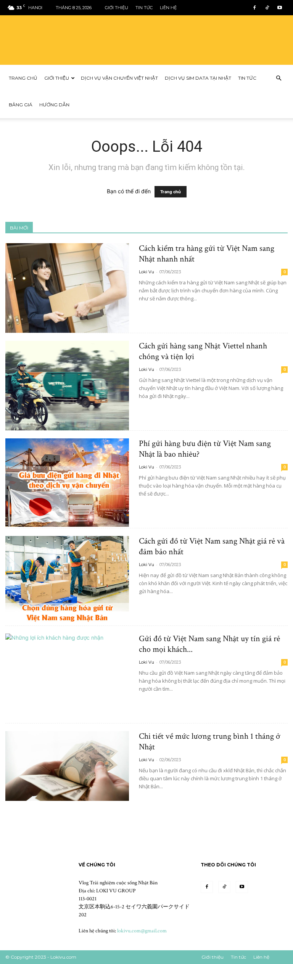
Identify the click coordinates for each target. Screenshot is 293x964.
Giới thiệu (116, 7)
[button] (278, 78)
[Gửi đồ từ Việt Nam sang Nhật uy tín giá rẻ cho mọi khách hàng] (67, 678)
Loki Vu (146, 271)
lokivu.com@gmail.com (142, 930)
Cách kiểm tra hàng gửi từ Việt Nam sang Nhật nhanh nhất (206, 254)
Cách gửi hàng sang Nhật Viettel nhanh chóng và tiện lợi (203, 351)
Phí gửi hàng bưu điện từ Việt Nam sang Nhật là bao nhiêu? (205, 449)
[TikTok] (267, 7)
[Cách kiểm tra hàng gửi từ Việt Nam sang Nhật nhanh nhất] (67, 288)
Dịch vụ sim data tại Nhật (198, 78)
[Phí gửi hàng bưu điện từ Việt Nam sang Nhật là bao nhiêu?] (67, 482)
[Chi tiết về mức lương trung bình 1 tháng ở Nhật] (67, 766)
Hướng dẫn (54, 104)
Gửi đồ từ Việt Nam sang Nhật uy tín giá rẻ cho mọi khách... (209, 644)
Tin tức (144, 7)
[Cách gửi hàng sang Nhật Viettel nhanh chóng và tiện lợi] (67, 385)
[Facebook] (254, 7)
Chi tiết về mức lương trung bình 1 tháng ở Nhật (209, 741)
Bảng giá (20, 104)
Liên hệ (168, 7)
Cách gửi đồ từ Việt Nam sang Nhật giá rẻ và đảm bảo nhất (212, 546)
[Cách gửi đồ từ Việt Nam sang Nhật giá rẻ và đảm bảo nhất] (67, 580)
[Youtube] (279, 7)
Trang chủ (23, 78)
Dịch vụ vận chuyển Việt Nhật (119, 78)
